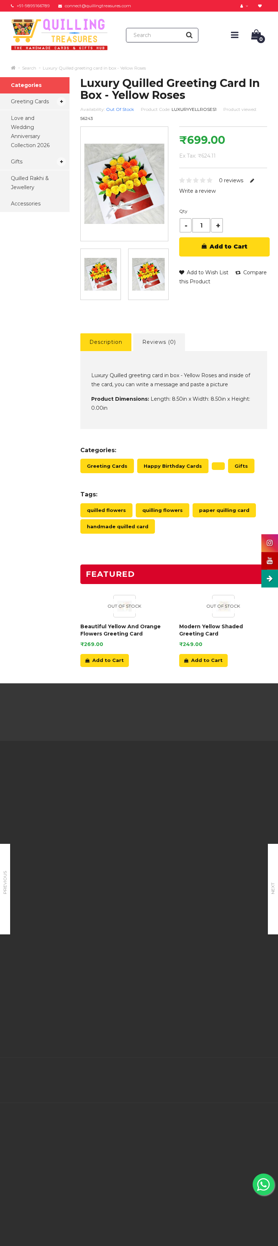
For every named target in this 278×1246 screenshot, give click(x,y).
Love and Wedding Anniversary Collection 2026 (30, 132)
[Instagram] (260, 1088)
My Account (137, 798)
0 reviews (231, 180)
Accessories (26, 203)
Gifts (16, 161)
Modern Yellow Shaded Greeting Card (211, 630)
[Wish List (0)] (261, 5)
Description (105, 342)
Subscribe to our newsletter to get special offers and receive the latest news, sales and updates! (233, 812)
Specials (177, 810)
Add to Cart (227, 246)
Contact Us (136, 789)
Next (272, 888)
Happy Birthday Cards (173, 466)
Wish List (134, 834)
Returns (132, 807)
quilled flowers (106, 510)
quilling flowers (162, 510)
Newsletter (181, 819)
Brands (175, 782)
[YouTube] (260, 1072)
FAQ (83, 864)
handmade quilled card (117, 526)
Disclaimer (91, 873)
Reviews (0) (159, 342)
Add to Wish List (206, 272)
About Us (89, 782)
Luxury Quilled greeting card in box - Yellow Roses (94, 68)
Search (29, 68)
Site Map (178, 828)
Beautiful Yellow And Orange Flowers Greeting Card (120, 630)
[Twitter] (215, 1072)
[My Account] (245, 5)
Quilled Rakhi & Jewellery (30, 183)
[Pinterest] (245, 1072)
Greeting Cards (30, 101)
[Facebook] (199, 1072)
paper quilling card (224, 510)
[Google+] (230, 1072)
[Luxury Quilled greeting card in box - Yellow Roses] (100, 274)
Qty (183, 211)
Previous (5, 882)
